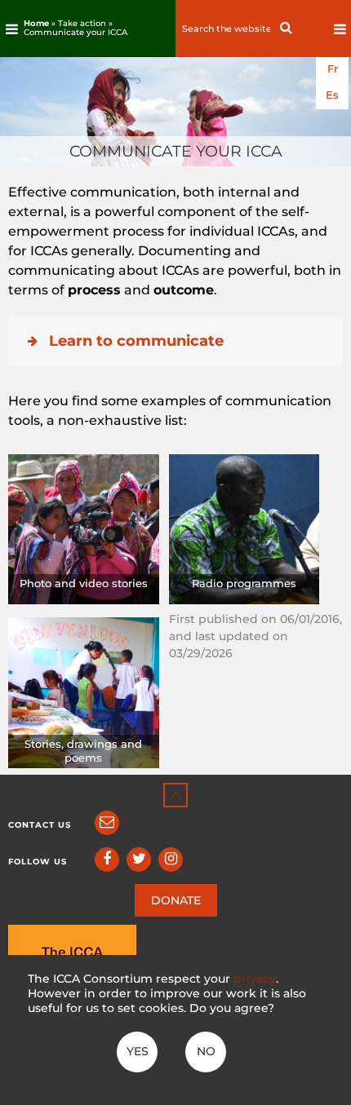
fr (332, 69)
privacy (254, 978)
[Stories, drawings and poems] (83, 692)
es (332, 95)
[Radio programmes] (244, 528)
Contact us (39, 825)
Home (36, 23)
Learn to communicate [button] (136, 341)
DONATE (176, 900)
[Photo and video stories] (83, 528)
